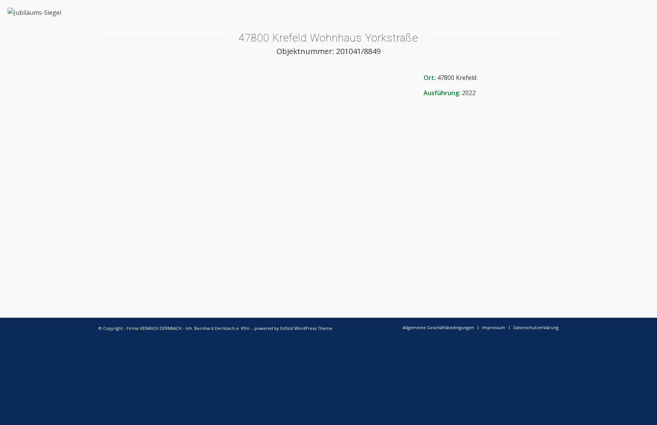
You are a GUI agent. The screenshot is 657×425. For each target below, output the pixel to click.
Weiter (378, 179)
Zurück (115, 179)
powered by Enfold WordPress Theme (293, 328)
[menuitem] (438, 327)
